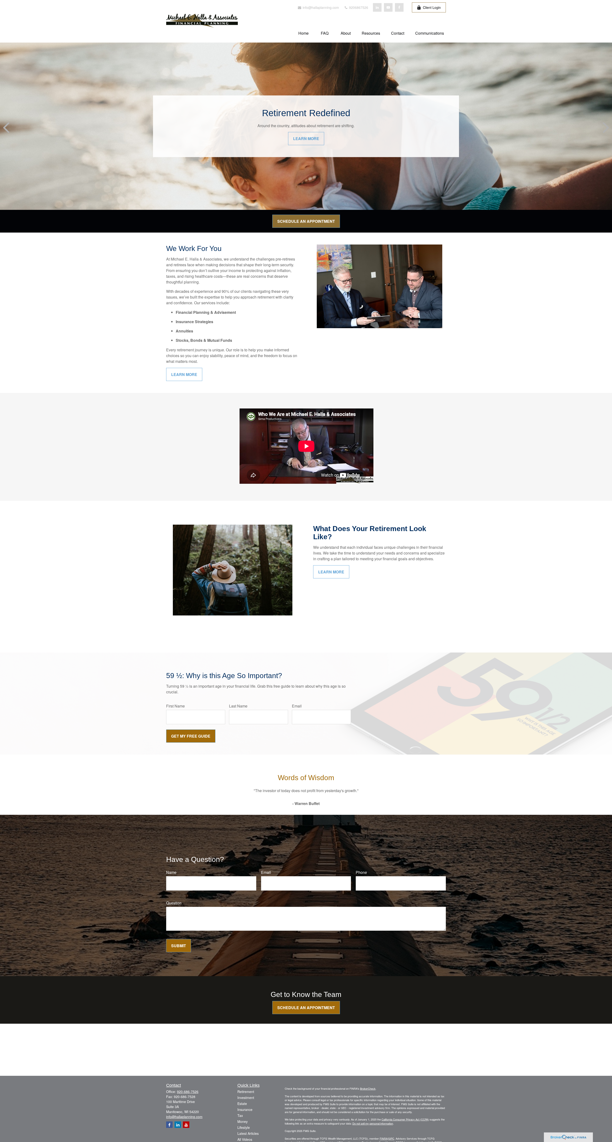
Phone (361, 872)
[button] (303, 33)
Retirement (245, 1091)
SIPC (391, 1138)
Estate (242, 1103)
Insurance (244, 1109)
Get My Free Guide (190, 736)
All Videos (244, 1139)
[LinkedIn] (377, 7)
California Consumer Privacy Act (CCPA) (405, 1119)
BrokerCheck (368, 1088)
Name (171, 872)
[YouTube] (388, 7)
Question (173, 903)
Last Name (238, 706)
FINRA (384, 1138)
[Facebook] (399, 7)
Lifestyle (243, 1127)
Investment (245, 1097)
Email (297, 706)
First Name (175, 706)
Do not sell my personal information (372, 1123)
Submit (178, 945)
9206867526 (358, 7)
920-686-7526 (187, 1091)
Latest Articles (248, 1133)
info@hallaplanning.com (320, 7)
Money (242, 1121)
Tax (240, 1115)
